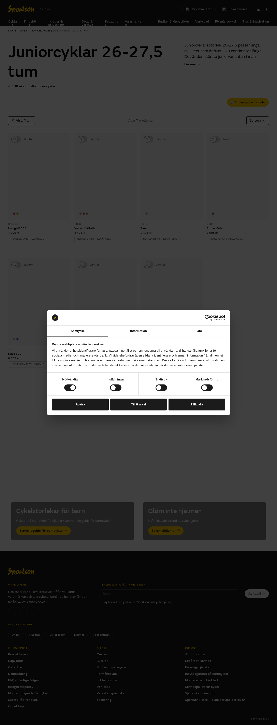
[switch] (115, 387)
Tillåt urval (138, 404)
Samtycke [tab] (78, 331)
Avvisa (80, 404)
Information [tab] (138, 331)
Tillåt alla (197, 404)
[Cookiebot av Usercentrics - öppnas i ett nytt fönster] (207, 317)
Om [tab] (199, 331)
